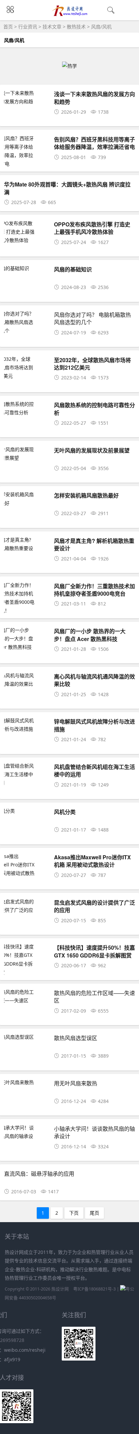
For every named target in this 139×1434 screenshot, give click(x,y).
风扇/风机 (101, 26)
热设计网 (60, 1289)
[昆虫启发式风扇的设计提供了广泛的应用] (26, 910)
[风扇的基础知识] (26, 268)
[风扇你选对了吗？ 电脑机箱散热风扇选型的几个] (26, 322)
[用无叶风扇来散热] (26, 1082)
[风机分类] (26, 811)
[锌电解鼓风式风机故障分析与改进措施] (26, 724)
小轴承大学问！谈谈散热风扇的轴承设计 (94, 1132)
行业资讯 (27, 26)
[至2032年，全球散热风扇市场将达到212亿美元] (26, 367)
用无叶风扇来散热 (75, 1083)
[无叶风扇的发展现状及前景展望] (26, 453)
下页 (74, 1213)
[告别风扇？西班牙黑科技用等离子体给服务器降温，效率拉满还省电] (26, 151)
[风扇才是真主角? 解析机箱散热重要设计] (26, 548)
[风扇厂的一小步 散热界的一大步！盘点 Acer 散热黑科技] (26, 639)
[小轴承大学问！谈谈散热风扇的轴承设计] (26, 1136)
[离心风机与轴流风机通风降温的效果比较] (26, 684)
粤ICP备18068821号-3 (94, 1289)
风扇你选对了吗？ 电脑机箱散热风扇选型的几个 (92, 318)
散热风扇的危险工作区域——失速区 (94, 996)
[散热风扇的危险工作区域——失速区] (26, 996)
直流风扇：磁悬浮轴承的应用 (39, 1173)
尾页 (94, 1213)
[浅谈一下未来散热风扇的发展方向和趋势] (26, 101)
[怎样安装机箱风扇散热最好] (26, 498)
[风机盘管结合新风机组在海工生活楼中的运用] (26, 774)
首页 (8, 26)
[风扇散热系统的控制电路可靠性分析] (26, 408)
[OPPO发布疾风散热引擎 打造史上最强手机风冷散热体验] (26, 232)
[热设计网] (70, 14)
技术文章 (52, 26)
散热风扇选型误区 (75, 1038)
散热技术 (76, 26)
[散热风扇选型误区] (26, 1037)
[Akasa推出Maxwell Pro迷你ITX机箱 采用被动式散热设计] (26, 869)
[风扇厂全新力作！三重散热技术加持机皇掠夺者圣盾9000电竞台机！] (26, 598)
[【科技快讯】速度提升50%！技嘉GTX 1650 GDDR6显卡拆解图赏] (26, 959)
